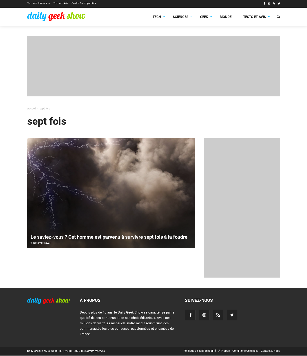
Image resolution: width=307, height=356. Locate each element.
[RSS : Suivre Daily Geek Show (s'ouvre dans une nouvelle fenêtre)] (274, 4)
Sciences (180, 17)
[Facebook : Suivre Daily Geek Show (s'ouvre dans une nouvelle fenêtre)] (264, 4)
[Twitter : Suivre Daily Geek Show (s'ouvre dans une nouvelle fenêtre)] (279, 4)
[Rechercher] (278, 17)
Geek (204, 17)
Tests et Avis (60, 3)
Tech (157, 17)
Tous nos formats (37, 3)
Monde (225, 17)
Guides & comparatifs (83, 3)
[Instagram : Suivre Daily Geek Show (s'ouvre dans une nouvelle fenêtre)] (269, 4)
